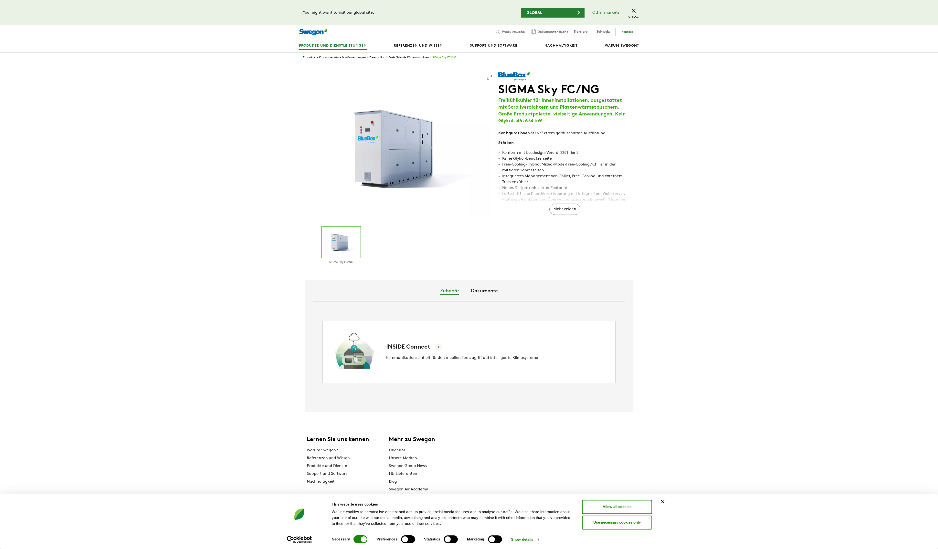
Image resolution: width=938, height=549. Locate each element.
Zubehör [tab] (449, 291)
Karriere (580, 32)
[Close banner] (662, 501)
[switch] (408, 539)
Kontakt (627, 32)
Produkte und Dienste (327, 466)
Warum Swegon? (322, 450)
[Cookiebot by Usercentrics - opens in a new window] (299, 539)
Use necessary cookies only (617, 522)
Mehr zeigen (565, 209)
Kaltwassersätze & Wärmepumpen (342, 57)
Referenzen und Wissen (328, 458)
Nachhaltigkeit (321, 482)
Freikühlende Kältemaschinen (409, 57)
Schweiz (603, 32)
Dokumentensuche (552, 32)
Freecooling (377, 57)
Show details (522, 539)
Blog (393, 482)
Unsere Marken (403, 458)
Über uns (397, 450)
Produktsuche (513, 32)
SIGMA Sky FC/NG (444, 57)
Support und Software (327, 474)
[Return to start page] (313, 32)
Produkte (309, 57)
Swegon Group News (408, 466)
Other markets (605, 13)
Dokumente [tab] (484, 291)
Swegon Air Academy (408, 489)
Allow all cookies (617, 507)
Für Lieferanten (403, 474)
